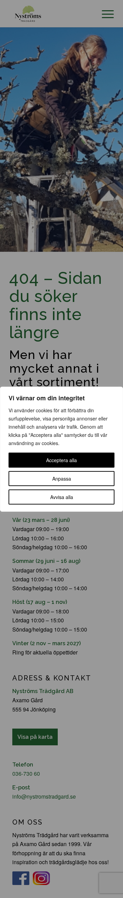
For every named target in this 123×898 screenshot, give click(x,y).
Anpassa (61, 478)
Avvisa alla (61, 497)
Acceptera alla (61, 460)
